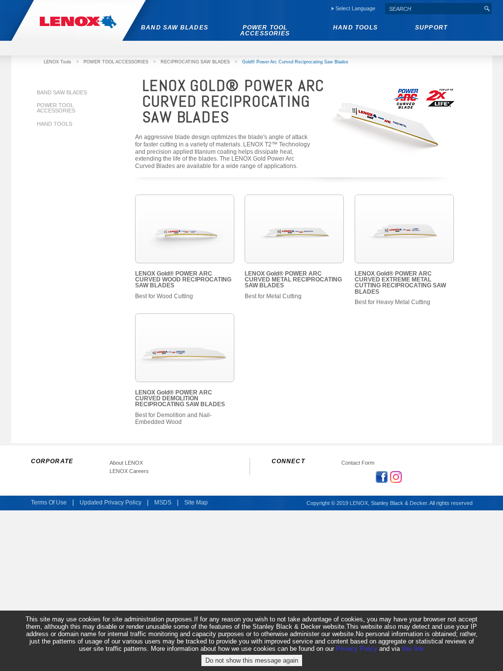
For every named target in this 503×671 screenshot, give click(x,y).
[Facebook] (382, 477)
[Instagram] (396, 477)
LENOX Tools (57, 61)
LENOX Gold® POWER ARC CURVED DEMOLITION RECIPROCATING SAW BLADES (180, 399)
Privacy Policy (356, 648)
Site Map (196, 502)
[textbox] (433, 8)
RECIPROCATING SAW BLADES (195, 61)
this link (413, 648)
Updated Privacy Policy (110, 502)
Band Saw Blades (62, 92)
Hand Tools (54, 124)
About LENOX (126, 463)
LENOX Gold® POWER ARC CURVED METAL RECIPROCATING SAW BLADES (293, 280)
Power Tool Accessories (56, 107)
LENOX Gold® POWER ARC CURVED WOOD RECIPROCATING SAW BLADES (183, 280)
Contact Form (357, 463)
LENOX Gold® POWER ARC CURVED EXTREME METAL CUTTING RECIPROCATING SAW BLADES (400, 283)
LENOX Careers (129, 471)
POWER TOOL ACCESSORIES (116, 61)
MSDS (162, 502)
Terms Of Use (49, 502)
